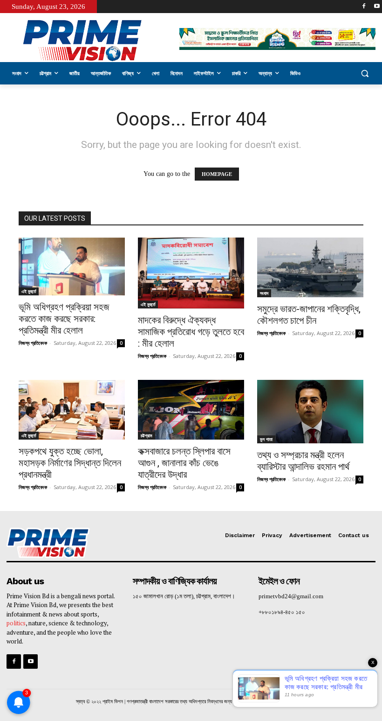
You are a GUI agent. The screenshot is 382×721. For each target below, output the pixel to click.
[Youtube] (376, 6)
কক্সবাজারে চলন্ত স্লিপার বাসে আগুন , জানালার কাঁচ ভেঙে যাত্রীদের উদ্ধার (184, 463)
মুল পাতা (266, 439)
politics (16, 623)
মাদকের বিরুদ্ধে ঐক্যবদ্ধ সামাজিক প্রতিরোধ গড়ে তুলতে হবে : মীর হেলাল (191, 332)
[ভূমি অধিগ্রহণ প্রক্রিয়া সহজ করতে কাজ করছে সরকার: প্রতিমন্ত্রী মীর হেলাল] (72, 266)
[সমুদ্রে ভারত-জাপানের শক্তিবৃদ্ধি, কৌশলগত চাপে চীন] (310, 267)
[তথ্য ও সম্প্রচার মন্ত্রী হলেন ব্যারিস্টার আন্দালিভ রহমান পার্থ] (310, 412)
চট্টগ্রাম (146, 435)
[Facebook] (363, 6)
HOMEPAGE (217, 174)
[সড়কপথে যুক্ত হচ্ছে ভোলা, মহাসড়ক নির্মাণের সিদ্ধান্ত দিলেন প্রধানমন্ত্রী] (72, 410)
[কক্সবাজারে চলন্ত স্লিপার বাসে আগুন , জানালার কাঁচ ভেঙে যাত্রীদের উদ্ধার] (191, 410)
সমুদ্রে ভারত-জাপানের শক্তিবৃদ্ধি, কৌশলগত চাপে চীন (309, 314)
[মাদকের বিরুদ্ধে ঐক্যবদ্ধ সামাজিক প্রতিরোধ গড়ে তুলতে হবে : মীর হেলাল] (191, 273)
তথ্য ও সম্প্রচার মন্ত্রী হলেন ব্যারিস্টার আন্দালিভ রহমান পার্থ (303, 460)
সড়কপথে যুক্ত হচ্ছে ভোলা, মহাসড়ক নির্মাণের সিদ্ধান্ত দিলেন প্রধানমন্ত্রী (70, 463)
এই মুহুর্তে (28, 291)
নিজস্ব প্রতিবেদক (33, 342)
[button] (364, 73)
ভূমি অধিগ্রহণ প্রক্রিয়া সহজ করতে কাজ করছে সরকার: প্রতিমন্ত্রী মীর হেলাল (64, 318)
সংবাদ (264, 293)
